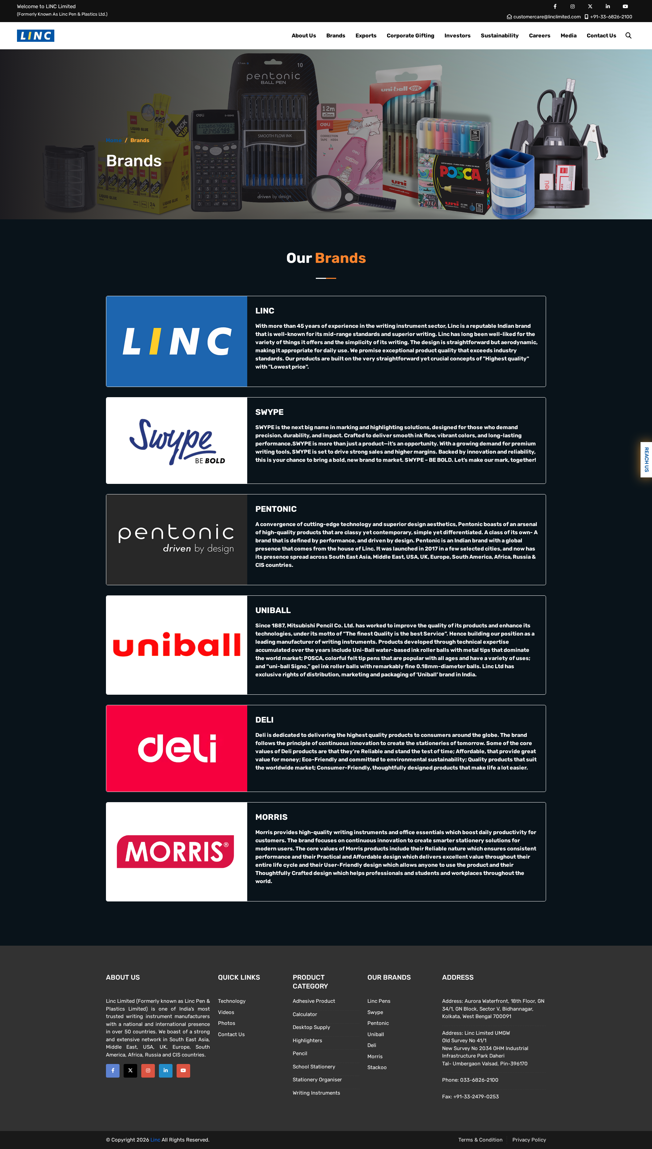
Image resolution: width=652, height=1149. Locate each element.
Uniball (375, 1034)
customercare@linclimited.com (547, 17)
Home (114, 140)
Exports (366, 35)
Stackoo (377, 1067)
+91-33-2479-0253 (476, 1097)
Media (569, 35)
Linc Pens (379, 1001)
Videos (226, 1012)
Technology (232, 1001)
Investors (458, 35)
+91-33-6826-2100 (611, 17)
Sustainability (500, 35)
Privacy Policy (529, 1140)
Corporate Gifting (410, 35)
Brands (335, 35)
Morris (375, 1056)
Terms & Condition (480, 1140)
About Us (304, 35)
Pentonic (378, 1023)
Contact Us (601, 35)
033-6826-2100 (479, 1080)
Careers (539, 35)
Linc (155, 1140)
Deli (371, 1045)
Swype (375, 1012)
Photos (226, 1023)
